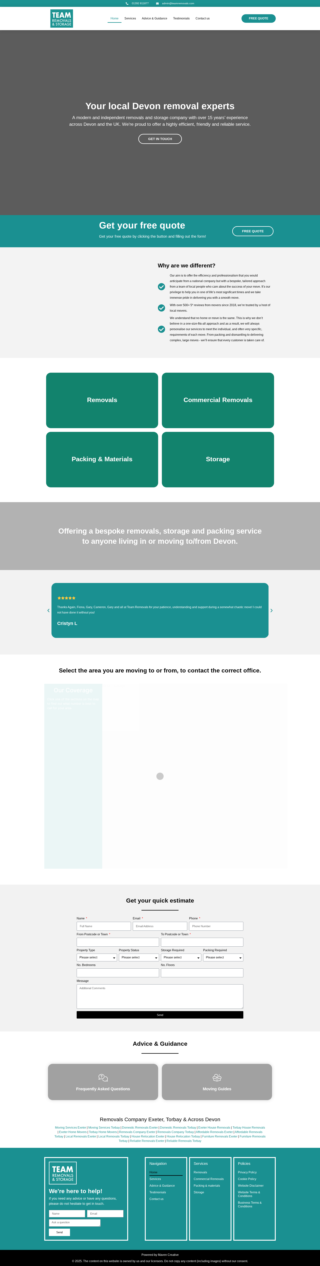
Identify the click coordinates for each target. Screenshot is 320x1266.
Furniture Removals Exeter (219, 1136)
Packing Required (215, 950)
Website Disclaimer (251, 1185)
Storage (199, 1192)
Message (83, 981)
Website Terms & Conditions (249, 1194)
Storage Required (172, 950)
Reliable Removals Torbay (183, 1140)
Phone (194, 918)
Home (115, 18)
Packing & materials (207, 1185)
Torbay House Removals (249, 1127)
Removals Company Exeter (137, 1132)
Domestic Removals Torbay (178, 1127)
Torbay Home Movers (103, 1132)
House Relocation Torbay (183, 1136)
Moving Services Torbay (104, 1127)
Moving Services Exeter (70, 1127)
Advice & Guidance (154, 18)
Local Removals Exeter (81, 1136)
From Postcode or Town (93, 934)
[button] (48, 610)
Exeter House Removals (214, 1127)
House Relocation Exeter (147, 1136)
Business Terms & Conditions (250, 1204)
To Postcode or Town (175, 934)
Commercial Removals (209, 1179)
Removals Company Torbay (175, 1132)
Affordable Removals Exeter (214, 1132)
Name (81, 918)
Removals (200, 1172)
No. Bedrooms (86, 965)
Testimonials (181, 18)
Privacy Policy (247, 1172)
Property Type (86, 950)
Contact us (203, 18)
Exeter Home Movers (73, 1132)
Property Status (129, 950)
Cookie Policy (247, 1179)
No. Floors (168, 965)
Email (137, 918)
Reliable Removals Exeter (147, 1140)
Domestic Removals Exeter (140, 1127)
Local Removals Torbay (113, 1136)
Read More (102, 411)
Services (130, 18)
